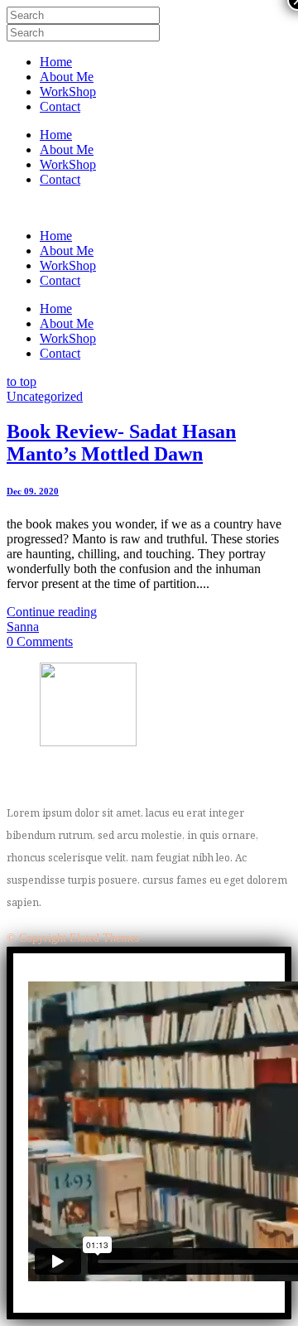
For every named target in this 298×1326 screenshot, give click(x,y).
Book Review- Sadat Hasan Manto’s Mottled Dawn (121, 443)
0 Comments (40, 641)
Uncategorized (45, 396)
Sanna (23, 627)
